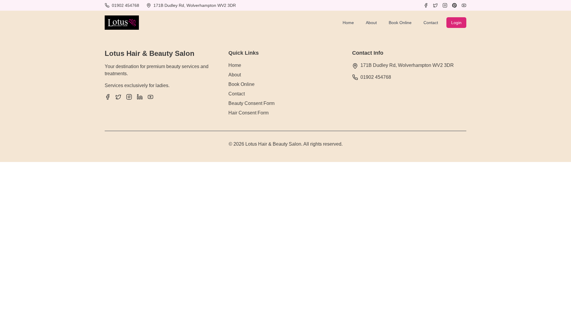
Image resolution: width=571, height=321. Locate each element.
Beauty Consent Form (251, 103)
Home (348, 22)
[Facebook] (425, 5)
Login (456, 22)
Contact (430, 22)
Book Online (400, 22)
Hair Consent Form (248, 112)
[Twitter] (435, 5)
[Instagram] (445, 5)
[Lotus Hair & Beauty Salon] (122, 22)
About (371, 22)
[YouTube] (464, 5)
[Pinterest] (454, 5)
